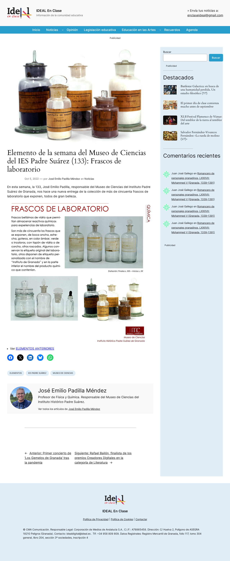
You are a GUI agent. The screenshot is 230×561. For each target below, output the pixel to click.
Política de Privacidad (96, 519)
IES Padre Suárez (37, 373)
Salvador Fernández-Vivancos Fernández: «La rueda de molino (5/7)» (200, 136)
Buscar (167, 51)
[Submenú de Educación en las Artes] (160, 30)
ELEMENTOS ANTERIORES (35, 348)
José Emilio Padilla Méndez (64, 178)
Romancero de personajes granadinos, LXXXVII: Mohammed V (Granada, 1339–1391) (193, 178)
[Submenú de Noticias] (63, 30)
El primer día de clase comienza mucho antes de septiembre (200, 105)
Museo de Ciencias (63, 373)
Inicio (36, 30)
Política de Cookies (122, 519)
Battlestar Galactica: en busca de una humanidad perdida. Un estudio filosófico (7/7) (200, 90)
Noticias (89, 178)
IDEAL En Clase (49, 10)
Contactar (141, 519)
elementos (16, 373)
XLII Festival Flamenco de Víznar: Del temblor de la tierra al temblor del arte (201, 120)
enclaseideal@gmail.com (205, 15)
